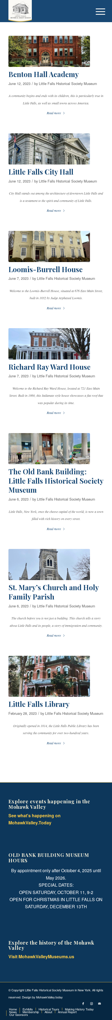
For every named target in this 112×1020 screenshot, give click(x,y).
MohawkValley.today (49, 997)
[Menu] (96, 11)
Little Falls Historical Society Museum (68, 83)
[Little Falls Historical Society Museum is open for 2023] (49, 448)
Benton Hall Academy (43, 74)
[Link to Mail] (99, 1003)
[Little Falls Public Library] (49, 676)
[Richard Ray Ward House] (49, 343)
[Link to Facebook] (83, 1003)
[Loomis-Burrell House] (49, 246)
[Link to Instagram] (91, 1003)
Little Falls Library (39, 704)
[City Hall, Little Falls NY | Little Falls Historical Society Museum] (49, 148)
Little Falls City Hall (40, 172)
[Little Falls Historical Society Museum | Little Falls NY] (46, 11)
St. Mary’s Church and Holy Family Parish (53, 592)
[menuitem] (96, 11)
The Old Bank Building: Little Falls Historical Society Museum (55, 481)
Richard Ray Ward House (49, 367)
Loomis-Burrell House (45, 269)
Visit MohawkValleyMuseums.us (41, 956)
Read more (54, 113)
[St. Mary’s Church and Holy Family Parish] (49, 564)
